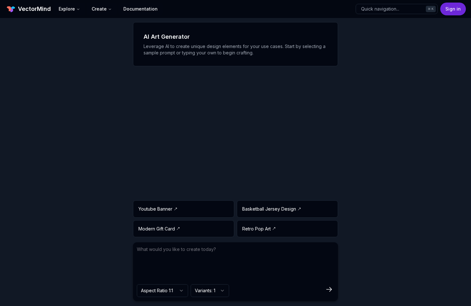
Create (99, 9)
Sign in (453, 9)
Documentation (140, 9)
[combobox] (162, 290)
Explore (67, 9)
